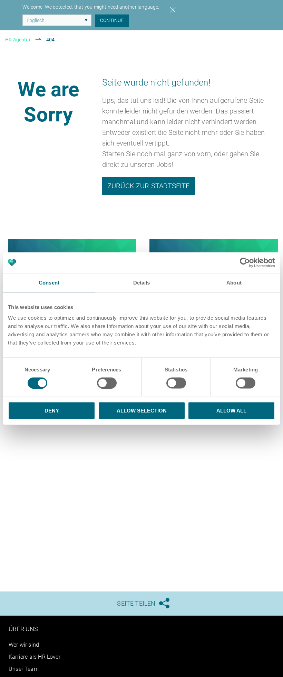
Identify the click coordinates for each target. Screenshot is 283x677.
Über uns (23, 629)
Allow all (231, 411)
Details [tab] (141, 282)
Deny (52, 411)
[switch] (107, 382)
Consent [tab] (49, 282)
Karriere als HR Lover (34, 657)
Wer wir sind (24, 644)
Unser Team (24, 669)
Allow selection (142, 411)
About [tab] (234, 282)
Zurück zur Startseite (148, 186)
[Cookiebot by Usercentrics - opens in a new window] (245, 262)
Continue (112, 20)
